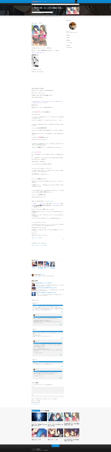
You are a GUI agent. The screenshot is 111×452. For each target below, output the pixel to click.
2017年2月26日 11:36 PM (36, 361)
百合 (51, 12)
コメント (33, 386)
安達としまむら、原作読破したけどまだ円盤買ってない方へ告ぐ (46, 292)
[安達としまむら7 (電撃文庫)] (39, 45)
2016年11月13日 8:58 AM (36, 305)
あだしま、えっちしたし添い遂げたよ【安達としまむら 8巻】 (55, 425)
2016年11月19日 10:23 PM (37, 343)
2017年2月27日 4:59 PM (37, 371)
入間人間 (42, 12)
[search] (78, 4)
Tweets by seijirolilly (69, 47)
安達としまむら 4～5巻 (36, 439)
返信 (60, 324)
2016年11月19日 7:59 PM (36, 331)
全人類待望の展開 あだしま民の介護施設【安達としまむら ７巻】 (71, 424)
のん (36, 438)
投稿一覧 (42, 274)
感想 (49, 12)
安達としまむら (38, 12)
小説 (48, 12)
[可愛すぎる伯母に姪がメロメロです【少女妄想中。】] (34, 284)
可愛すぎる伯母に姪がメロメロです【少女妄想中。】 (44, 282)
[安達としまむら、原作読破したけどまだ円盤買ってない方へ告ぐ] (34, 294)
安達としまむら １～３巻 (52, 439)
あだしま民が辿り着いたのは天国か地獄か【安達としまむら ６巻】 (46, 287)
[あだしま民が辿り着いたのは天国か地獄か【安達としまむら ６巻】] (34, 289)
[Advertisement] (48, 79)
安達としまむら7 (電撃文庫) (38, 237)
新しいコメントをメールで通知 (36, 400)
